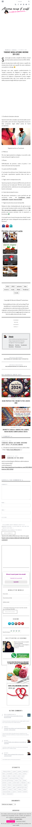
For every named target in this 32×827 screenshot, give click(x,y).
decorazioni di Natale (14, 778)
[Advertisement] (16, 30)
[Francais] (19, 632)
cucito (18, 776)
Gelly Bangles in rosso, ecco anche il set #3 (16, 365)
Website (11, 345)
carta (20, 773)
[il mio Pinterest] (22, 624)
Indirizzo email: (6, 602)
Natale (9, 785)
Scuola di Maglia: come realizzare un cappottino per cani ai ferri (15, 742)
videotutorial (9, 794)
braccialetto (9, 773)
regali (14, 787)
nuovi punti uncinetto (17, 785)
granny (9, 782)
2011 (7, 286)
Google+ (11, 346)
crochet (14, 776)
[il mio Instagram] (16, 624)
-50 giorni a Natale (6, 771)
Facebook (16, 320)
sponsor (14, 791)
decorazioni (5, 778)
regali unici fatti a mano (22, 787)
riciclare (10, 789)
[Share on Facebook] (3, 227)
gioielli (24, 780)
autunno (19, 286)
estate (16, 780)
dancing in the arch (15, 458)
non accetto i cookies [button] (21, 821)
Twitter (16, 322)
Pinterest (16, 324)
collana (4, 776)
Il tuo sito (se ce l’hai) (7, 598)
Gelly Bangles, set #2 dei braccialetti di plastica (16, 358)
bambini (19, 771)
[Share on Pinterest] (7, 227)
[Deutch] (14, 632)
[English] (12, 632)
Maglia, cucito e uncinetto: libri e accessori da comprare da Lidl (14, 755)
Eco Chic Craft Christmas (7, 780)
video (3, 794)
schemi (24, 789)
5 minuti (14, 771)
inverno (6, 289)
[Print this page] (10, 227)
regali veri (4, 789)
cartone (24, 773)
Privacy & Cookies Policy (16, 819)
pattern (4, 787)
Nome (3, 502)
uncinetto (25, 791)
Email (4, 510)
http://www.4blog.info (13, 449)
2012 (12, 286)
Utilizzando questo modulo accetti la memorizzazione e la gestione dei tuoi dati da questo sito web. (16, 526)
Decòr (21, 778)
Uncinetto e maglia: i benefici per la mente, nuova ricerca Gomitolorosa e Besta (16, 431)
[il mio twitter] (12, 624)
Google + (16, 326)
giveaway (4, 782)
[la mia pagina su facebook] (9, 624)
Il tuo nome (5, 593)
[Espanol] (17, 632)
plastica (9, 787)
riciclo (15, 789)
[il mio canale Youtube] (19, 624)
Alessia (11, 336)
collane (8, 776)
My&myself (8, 49)
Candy (15, 773)
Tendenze (14, 49)
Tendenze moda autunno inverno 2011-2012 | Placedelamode (14, 444)
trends (16, 293)
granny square (16, 782)
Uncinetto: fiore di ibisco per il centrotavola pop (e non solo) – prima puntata (15, 729)
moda (12, 289)
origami (25, 785)
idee (25, 286)
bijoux (3, 773)
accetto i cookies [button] (10, 821)
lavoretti (4, 785)
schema (19, 789)
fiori (20, 780)
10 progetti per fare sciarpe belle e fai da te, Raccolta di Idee (13, 716)
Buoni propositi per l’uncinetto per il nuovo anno (16, 402)
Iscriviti (16, 582)
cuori (23, 776)
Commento (5, 484)
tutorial (19, 791)
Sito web (4, 517)
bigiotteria (25, 771)
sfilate (18, 289)
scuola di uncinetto (6, 791)
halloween (23, 782)
